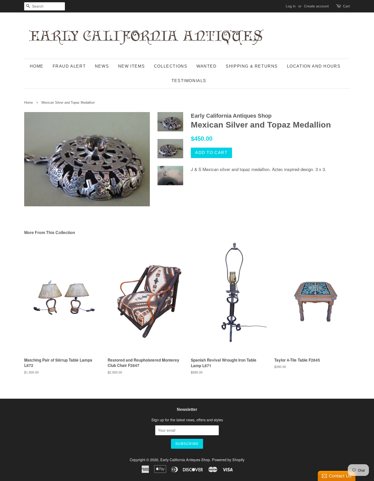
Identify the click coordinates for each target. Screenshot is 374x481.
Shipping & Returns (252, 66)
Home (37, 66)
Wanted (206, 66)
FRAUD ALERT (69, 66)
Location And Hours (314, 66)
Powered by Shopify (228, 459)
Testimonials (188, 81)
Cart (346, 6)
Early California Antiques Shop (185, 459)
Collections (171, 66)
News (102, 66)
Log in (291, 6)
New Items (131, 66)
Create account (316, 6)
